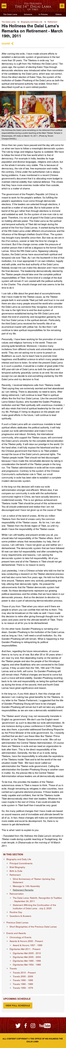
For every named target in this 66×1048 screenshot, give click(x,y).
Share (6, 43)
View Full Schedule (18, 1005)
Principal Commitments (21, 863)
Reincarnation (17, 893)
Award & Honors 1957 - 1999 (27, 945)
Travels (13, 968)
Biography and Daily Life (31, 21)
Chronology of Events (20, 937)
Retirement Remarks (23, 889)
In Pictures (43, 14)
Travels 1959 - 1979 (23, 987)
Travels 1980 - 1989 (23, 984)
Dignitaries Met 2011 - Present (25, 949)
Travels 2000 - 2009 (23, 976)
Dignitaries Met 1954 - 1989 (27, 964)
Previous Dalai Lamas (17, 922)
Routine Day (16, 912)
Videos (58, 14)
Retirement (52, 21)
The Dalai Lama (10, 14)
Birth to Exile (16, 870)
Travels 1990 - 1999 (23, 980)
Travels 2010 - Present (24, 972)
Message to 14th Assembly (26, 886)
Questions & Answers (20, 915)
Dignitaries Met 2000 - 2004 (27, 956)
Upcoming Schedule (17, 998)
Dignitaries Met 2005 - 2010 (27, 953)
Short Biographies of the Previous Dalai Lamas (33, 926)
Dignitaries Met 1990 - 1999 (27, 960)
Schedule (28, 14)
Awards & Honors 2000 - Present (26, 941)
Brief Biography (17, 867)
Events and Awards (16, 933)
